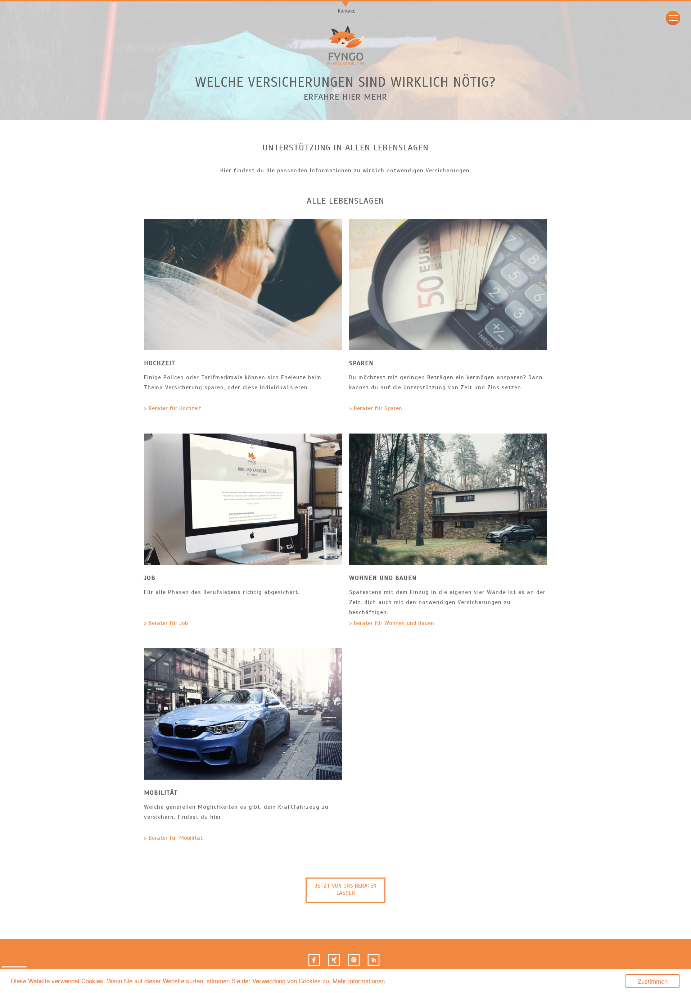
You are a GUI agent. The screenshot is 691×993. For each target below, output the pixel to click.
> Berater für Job (166, 623)
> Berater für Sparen (375, 408)
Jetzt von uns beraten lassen (345, 889)
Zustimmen (653, 980)
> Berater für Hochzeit (172, 408)
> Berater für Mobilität (173, 838)
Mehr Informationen (359, 980)
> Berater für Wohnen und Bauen (391, 623)
